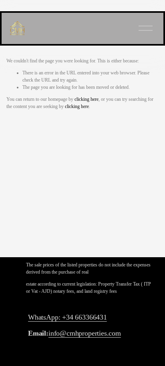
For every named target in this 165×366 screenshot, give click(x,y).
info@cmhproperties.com (84, 333)
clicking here (86, 99)
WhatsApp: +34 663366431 (67, 317)
